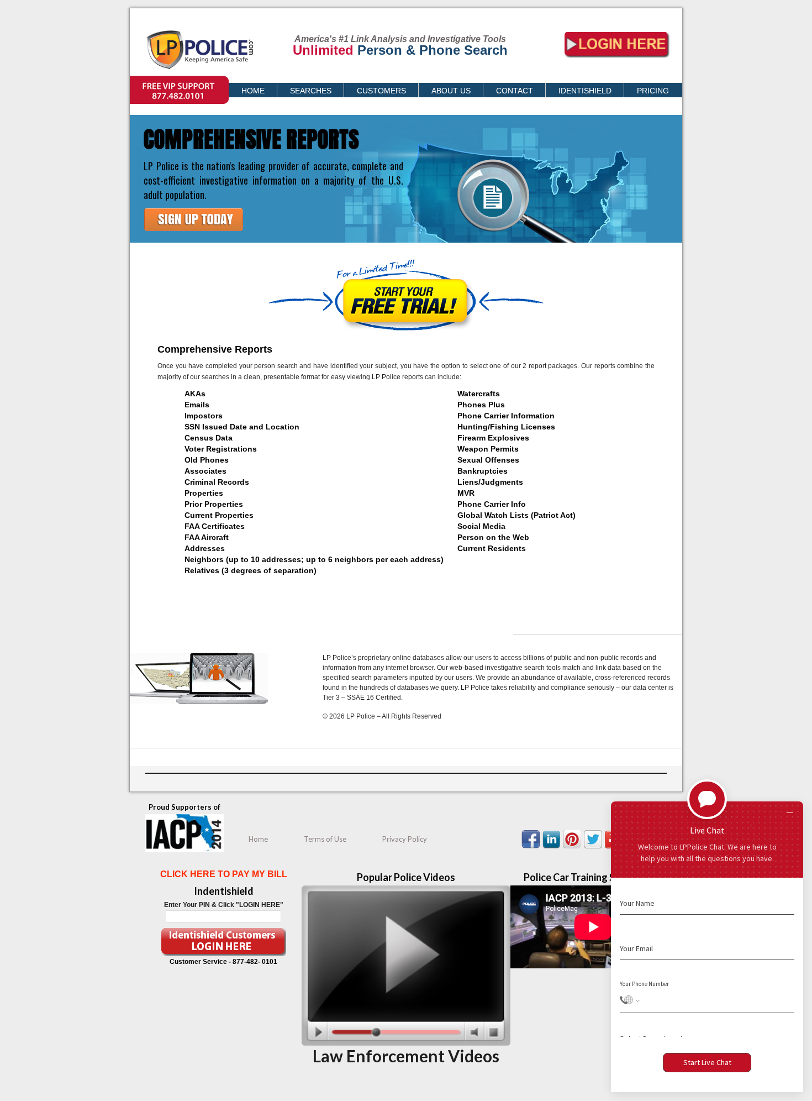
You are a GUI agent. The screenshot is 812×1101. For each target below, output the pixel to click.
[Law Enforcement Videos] (406, 1043)
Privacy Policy (404, 839)
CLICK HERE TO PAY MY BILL (223, 874)
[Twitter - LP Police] (594, 848)
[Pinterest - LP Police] (573, 848)
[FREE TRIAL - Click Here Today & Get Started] (195, 239)
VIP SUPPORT (152, 81)
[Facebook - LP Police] (531, 848)
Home (258, 839)
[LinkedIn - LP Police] (552, 848)
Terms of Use (325, 839)
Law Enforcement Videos (406, 1056)
